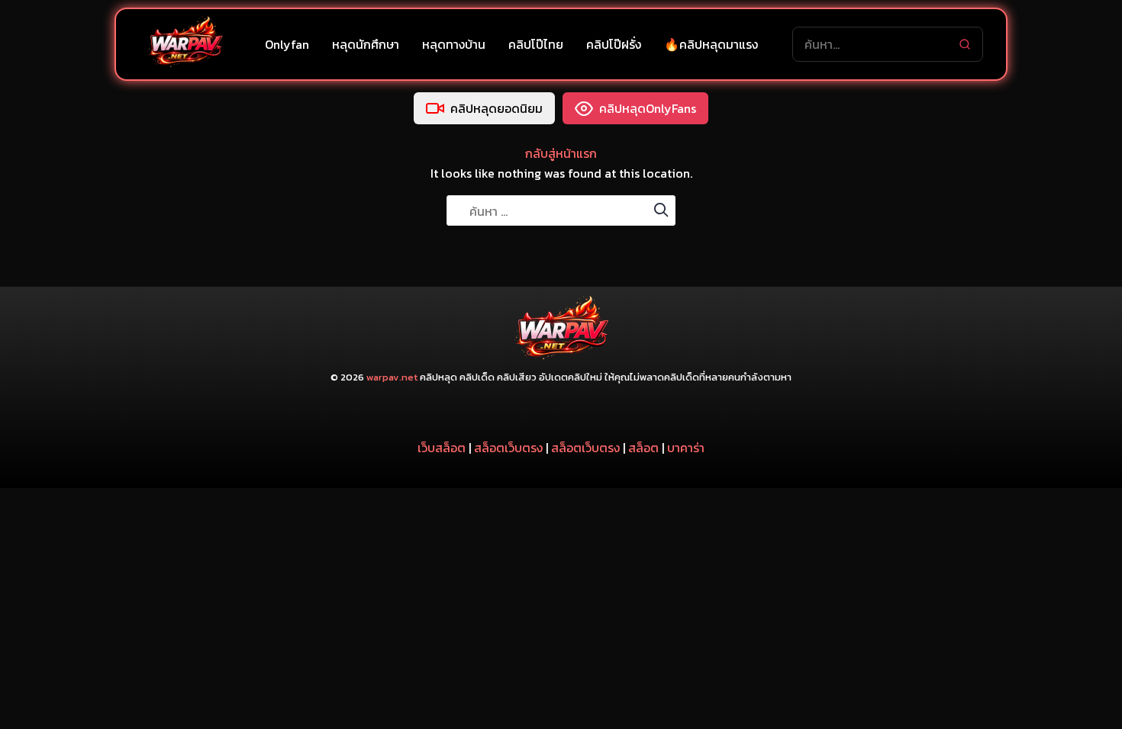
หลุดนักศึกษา (365, 44)
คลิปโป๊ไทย (535, 44)
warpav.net (392, 377)
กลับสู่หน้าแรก (561, 153)
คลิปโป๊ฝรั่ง (613, 44)
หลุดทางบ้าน (453, 44)
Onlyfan (287, 44)
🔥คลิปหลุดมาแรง (711, 44)
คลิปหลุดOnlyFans (647, 108)
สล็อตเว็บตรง (508, 447)
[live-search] (964, 44)
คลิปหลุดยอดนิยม (496, 108)
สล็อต (643, 447)
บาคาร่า (685, 447)
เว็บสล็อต (442, 447)
